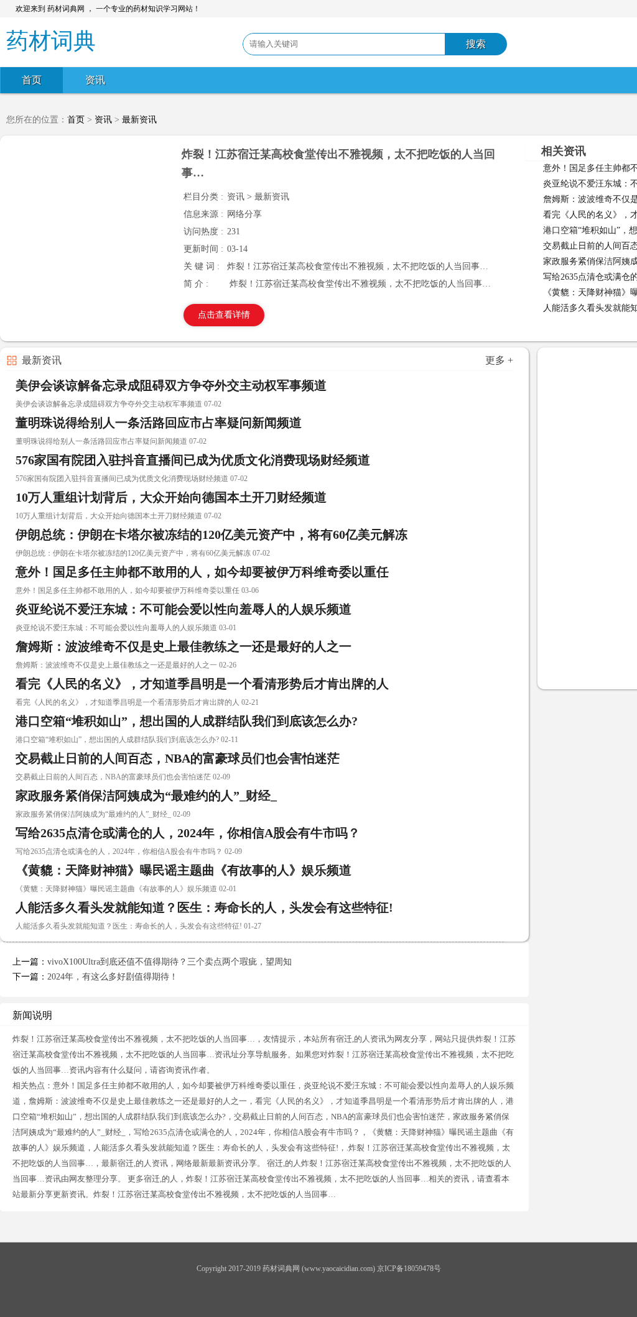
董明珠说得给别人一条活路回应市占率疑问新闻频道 (159, 422)
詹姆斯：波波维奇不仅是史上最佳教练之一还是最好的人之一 (183, 646)
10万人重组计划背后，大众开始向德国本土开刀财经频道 (171, 497)
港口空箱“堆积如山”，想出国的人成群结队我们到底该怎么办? (187, 721)
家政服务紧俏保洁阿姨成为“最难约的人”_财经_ (146, 795)
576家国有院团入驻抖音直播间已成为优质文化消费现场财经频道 (193, 460)
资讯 (95, 80)
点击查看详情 (224, 314)
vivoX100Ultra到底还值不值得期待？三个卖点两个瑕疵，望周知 (169, 961)
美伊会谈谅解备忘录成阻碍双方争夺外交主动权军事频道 (171, 385)
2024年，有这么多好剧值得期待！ (112, 976)
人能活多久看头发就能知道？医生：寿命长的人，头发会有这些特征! (204, 907)
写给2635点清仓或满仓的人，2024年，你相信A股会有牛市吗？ (188, 833)
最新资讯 (139, 119)
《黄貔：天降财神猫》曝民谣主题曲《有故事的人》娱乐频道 (183, 870)
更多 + (499, 360)
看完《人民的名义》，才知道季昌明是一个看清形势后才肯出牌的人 (202, 684)
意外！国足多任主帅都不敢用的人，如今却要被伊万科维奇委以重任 (202, 572)
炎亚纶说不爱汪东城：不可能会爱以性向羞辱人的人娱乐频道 (183, 609)
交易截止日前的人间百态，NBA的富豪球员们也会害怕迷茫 (178, 758)
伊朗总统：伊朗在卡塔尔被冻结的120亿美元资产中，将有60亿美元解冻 (211, 534)
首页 (32, 80)
